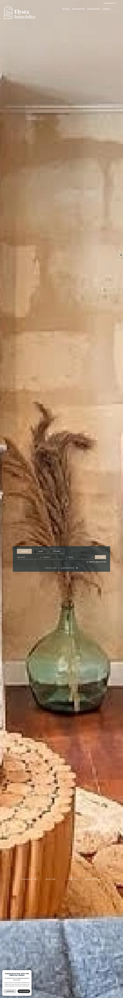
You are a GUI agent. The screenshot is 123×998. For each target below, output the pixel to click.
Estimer (57, 551)
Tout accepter (24, 991)
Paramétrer (10, 991)
